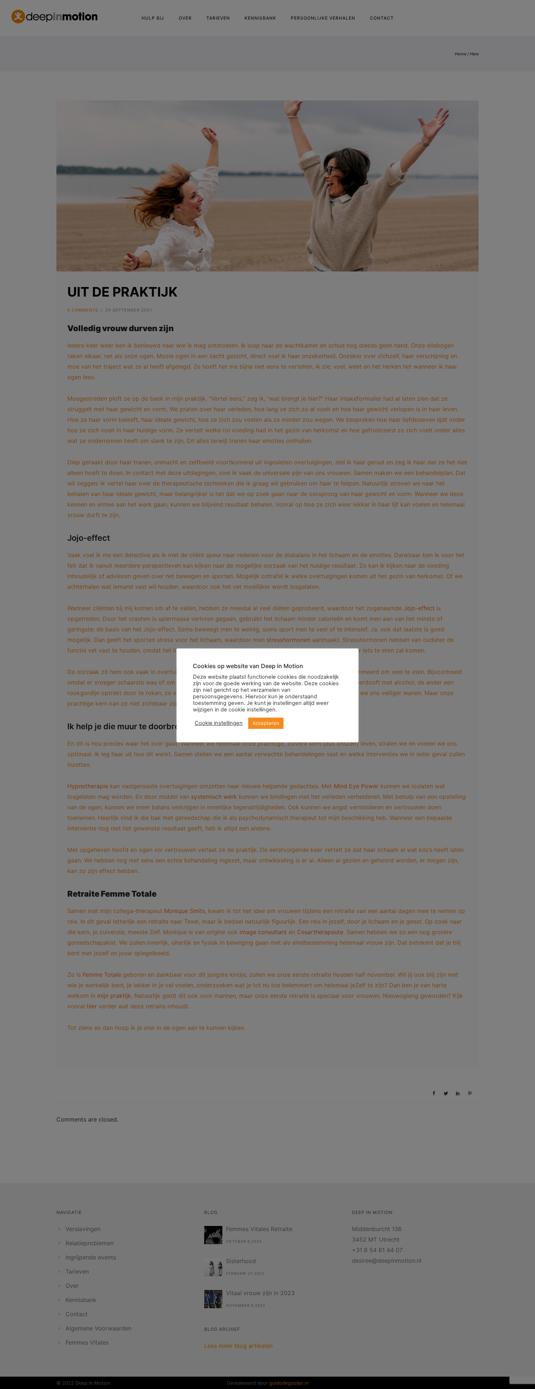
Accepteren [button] (266, 723)
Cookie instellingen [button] (219, 723)
